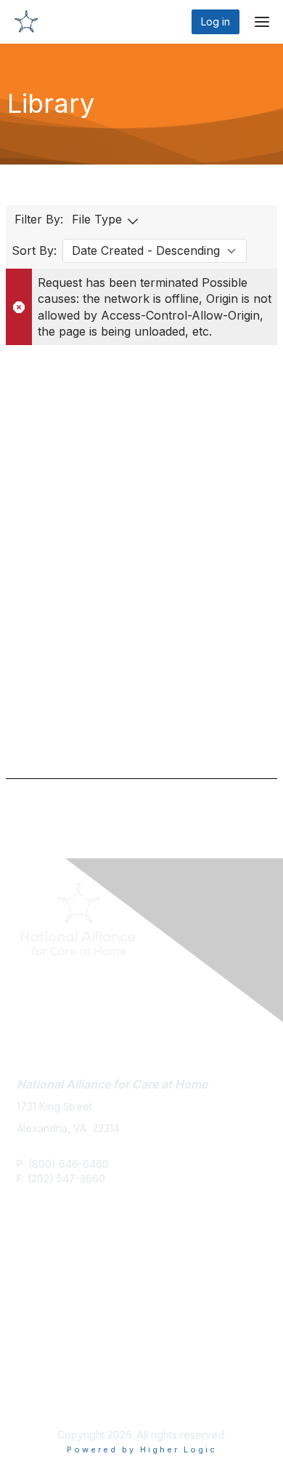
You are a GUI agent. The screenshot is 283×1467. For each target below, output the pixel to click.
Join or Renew (51, 1274)
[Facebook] (34, 987)
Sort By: (34, 250)
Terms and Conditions (69, 1398)
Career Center (53, 1288)
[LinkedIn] (68, 987)
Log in (215, 21)
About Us (38, 1384)
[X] (53, 987)
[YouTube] (87, 987)
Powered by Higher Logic (142, 1449)
